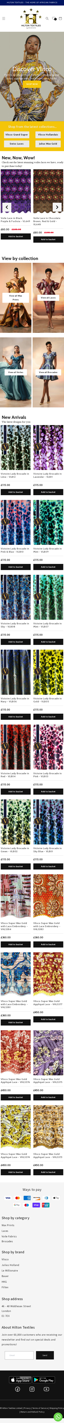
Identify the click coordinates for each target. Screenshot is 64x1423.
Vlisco (5, 1259)
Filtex (5, 1287)
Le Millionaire (10, 1270)
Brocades (7, 1241)
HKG (4, 1281)
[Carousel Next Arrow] (57, 207)
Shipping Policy (56, 1408)
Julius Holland (10, 1265)
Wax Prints (8, 1225)
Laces (5, 1231)
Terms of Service (40, 1408)
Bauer (5, 1276)
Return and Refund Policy (32, 1411)
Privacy (27, 1408)
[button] (3, 18)
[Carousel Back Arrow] (6, 207)
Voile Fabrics (9, 1236)
